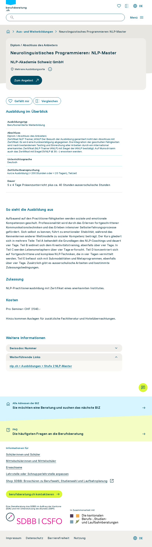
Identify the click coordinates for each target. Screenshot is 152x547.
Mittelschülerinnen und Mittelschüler (31, 461)
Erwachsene (14, 467)
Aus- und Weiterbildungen (34, 31)
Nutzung (79, 538)
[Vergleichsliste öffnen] (126, 6)
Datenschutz (34, 538)
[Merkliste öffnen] (119, 6)
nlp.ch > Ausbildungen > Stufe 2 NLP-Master (41, 366)
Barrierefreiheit (58, 538)
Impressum (13, 538)
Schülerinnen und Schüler (23, 454)
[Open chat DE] (143, 387)
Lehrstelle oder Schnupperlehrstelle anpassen (37, 474)
